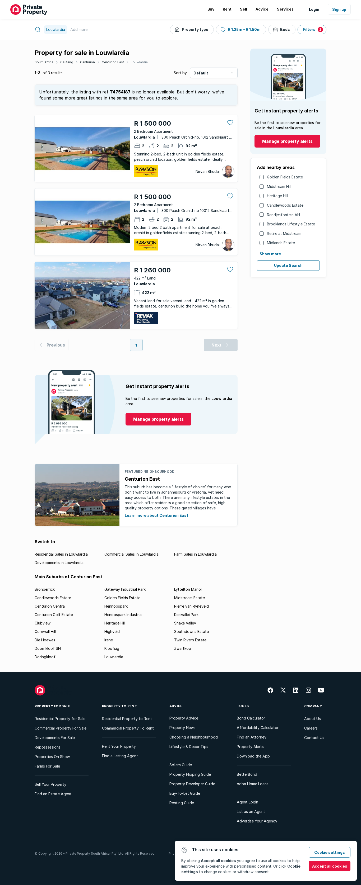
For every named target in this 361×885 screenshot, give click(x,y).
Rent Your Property (119, 746)
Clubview (42, 623)
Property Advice (183, 718)
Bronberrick (45, 589)
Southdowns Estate (191, 631)
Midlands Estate (281, 242)
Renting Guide (181, 803)
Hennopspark (116, 606)
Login (314, 9)
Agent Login (247, 802)
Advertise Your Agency (257, 821)
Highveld (112, 631)
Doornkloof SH (48, 648)
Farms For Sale (47, 766)
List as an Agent (251, 811)
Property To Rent (119, 706)
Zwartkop (182, 648)
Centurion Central (50, 606)
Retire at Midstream (284, 233)
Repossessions (48, 747)
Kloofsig (111, 648)
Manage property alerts (287, 141)
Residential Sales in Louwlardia (61, 554)
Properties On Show (52, 756)
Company (313, 706)
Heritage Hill (277, 195)
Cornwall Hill (45, 631)
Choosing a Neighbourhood (193, 737)
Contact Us (314, 737)
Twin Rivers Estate (190, 640)
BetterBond (247, 774)
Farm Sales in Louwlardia (195, 554)
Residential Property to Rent (127, 718)
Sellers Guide (180, 765)
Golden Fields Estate (285, 177)
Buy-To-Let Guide (184, 793)
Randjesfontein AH (283, 214)
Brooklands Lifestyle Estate (291, 224)
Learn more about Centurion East (156, 515)
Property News (182, 727)
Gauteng (66, 62)
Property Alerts (250, 746)
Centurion (87, 62)
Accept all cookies (329, 866)
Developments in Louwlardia (59, 562)
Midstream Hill (279, 186)
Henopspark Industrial (123, 614)
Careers (311, 728)
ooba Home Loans (253, 784)
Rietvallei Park (186, 614)
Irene (108, 640)
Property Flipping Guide (190, 774)
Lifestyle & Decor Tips (188, 746)
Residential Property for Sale (60, 718)
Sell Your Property (50, 784)
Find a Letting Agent (120, 756)
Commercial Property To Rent (128, 728)
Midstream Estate (189, 597)
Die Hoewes (45, 640)
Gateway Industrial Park (125, 589)
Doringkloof (45, 657)
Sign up (339, 9)
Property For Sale (52, 706)
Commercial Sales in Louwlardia (131, 554)
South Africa (44, 62)
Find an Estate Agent (53, 794)
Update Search (288, 265)
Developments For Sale (55, 737)
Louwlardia (139, 62)
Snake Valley (185, 623)
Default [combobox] (200, 73)
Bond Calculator (251, 718)
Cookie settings (329, 852)
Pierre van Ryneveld (191, 606)
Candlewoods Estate (285, 205)
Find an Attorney (251, 737)
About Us (312, 718)
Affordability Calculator (258, 727)
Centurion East (113, 62)
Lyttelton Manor (188, 589)
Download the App (253, 756)
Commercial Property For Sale (60, 728)
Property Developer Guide (192, 784)
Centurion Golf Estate (54, 614)
